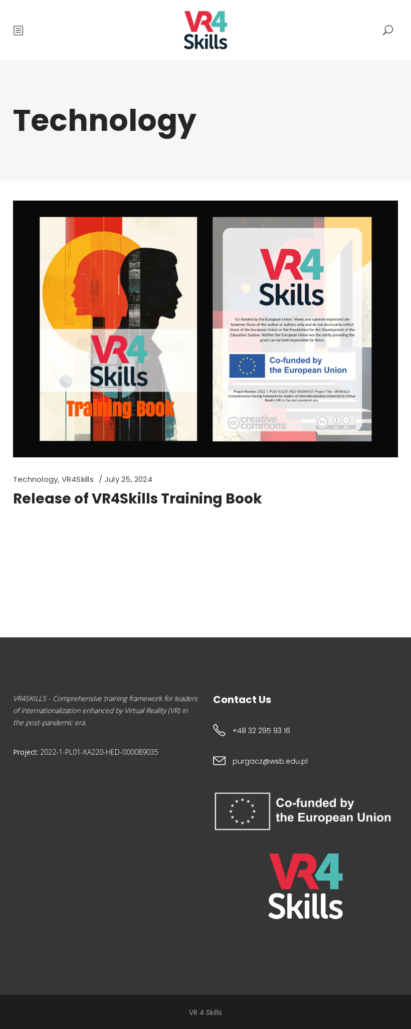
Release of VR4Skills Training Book (137, 498)
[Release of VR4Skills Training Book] (205, 329)
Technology (35, 479)
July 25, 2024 (128, 479)
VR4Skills (78, 479)
